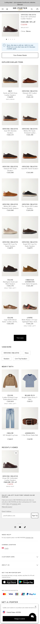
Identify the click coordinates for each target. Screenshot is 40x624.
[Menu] (3, 9)
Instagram (15, 527)
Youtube (20, 527)
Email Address (6, 511)
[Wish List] (7, 9)
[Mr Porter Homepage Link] (20, 9)
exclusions (15, 504)
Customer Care (29, 537)
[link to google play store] (26, 582)
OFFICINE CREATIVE (28, 15)
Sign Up (34, 515)
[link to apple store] (9, 582)
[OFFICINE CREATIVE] (10, 25)
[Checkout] (36, 9)
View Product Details (20, 55)
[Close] (35, 606)
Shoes (27, 353)
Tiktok (25, 527)
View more (20, 338)
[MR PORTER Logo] (10, 602)
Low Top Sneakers (21, 359)
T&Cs (7, 504)
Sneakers (6, 359)
